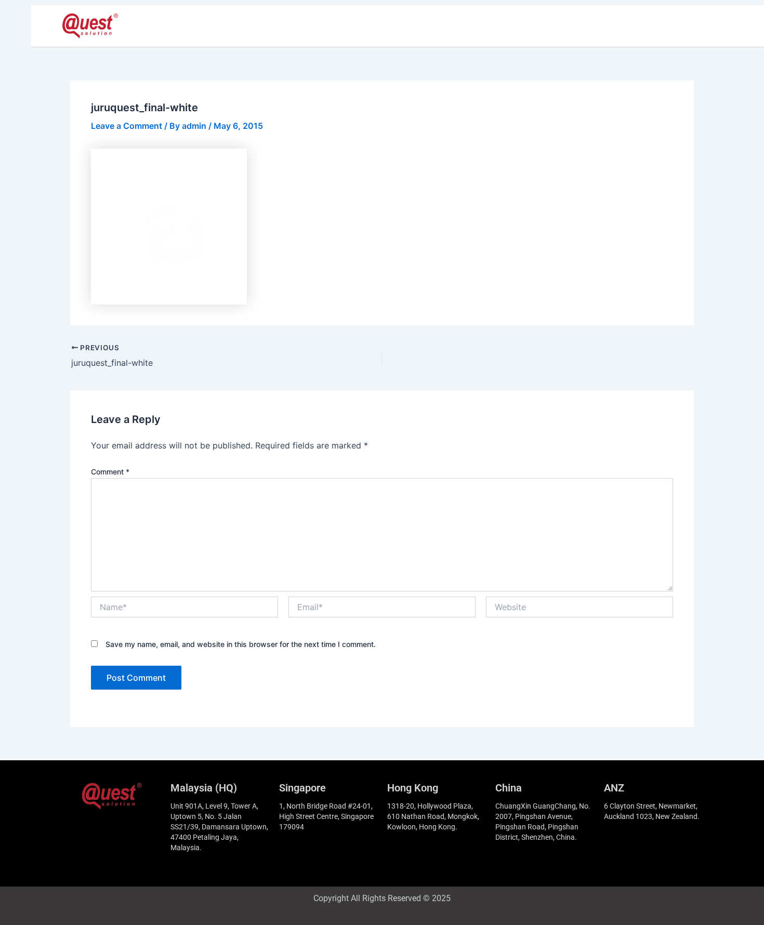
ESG (437, 26)
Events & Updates (498, 26)
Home (213, 26)
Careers (397, 26)
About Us (297, 26)
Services (348, 26)
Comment (110, 471)
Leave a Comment (126, 126)
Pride (252, 26)
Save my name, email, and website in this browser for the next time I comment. (241, 644)
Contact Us (571, 26)
